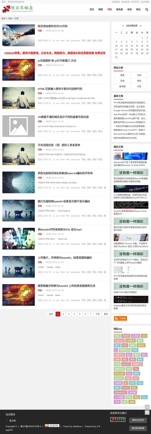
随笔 (101, 9)
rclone (125, 388)
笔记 (129, 355)
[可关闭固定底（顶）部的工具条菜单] (18, 164)
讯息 (139, 86)
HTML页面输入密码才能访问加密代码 (60, 88)
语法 (129, 397)
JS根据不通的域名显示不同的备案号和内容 (63, 117)
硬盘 (136, 355)
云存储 (135, 336)
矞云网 (12, 420)
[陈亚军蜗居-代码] (17, 11)
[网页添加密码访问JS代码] (18, 45)
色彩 (117, 336)
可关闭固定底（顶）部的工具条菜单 (59, 145)
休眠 (128, 378)
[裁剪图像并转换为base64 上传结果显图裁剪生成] (18, 305)
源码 (89, 40)
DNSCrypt (124, 350)
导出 (136, 397)
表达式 (141, 345)
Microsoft (119, 373)
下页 (98, 314)
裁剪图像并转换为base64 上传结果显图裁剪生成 (66, 285)
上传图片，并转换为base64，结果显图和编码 (65, 257)
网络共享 (119, 369)
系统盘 (126, 336)
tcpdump (119, 340)
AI (126, 383)
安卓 (132, 383)
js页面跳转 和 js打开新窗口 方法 (57, 60)
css (57, 40)
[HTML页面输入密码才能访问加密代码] (18, 108)
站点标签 (125, 2)
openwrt (119, 378)
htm (68, 40)
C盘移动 (130, 340)
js (54, 40)
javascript (75, 40)
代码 (109, 9)
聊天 (144, 355)
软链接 (118, 383)
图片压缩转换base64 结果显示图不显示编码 (64, 201)
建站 (95, 40)
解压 (117, 345)
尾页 (106, 314)
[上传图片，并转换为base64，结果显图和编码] (18, 277)
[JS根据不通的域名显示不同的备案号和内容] (18, 136)
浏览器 (132, 392)
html (63, 40)
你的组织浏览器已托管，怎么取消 (129, 106)
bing (129, 373)
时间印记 (135, 2)
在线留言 (116, 2)
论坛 (134, 388)
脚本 (137, 373)
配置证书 (137, 364)
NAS (125, 345)
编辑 (132, 345)
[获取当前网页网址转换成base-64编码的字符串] (18, 192)
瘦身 (140, 340)
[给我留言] (147, 412)
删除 (140, 359)
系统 (129, 9)
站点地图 (145, 2)
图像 (132, 359)
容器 (135, 350)
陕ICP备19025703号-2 (30, 426)
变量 (117, 359)
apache (126, 364)
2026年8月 (132, 25)
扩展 (117, 364)
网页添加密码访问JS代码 (53, 26)
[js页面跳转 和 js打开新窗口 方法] (18, 80)
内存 (140, 383)
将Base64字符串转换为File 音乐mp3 (60, 229)
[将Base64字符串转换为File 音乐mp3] (18, 249)
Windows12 (120, 392)
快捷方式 (119, 355)
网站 (138, 9)
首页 (92, 9)
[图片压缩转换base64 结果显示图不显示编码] (18, 220)
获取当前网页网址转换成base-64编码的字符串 (65, 173)
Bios (136, 378)
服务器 (119, 9)
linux (144, 397)
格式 (125, 359)
